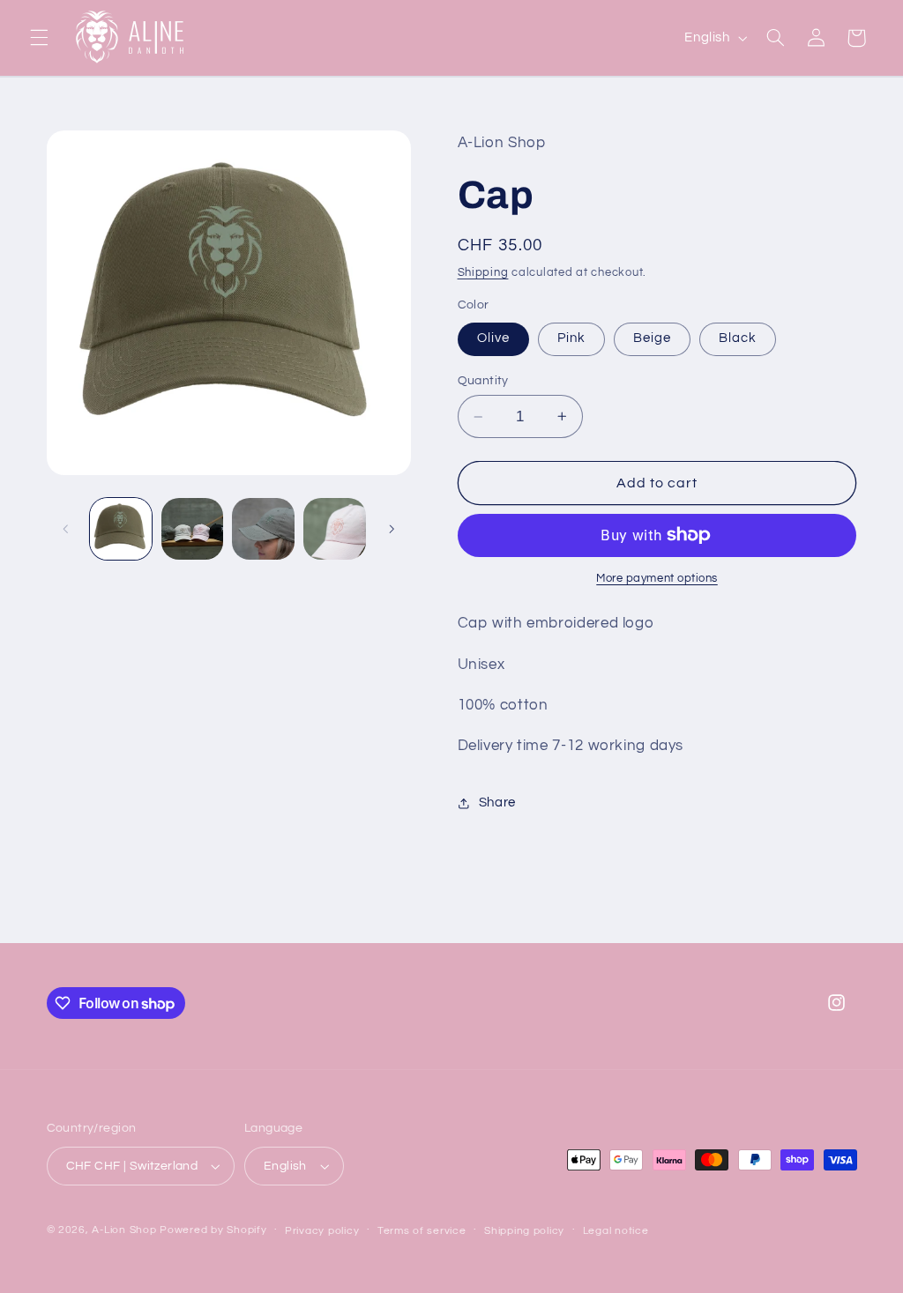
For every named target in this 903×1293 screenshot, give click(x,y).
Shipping (483, 273)
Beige (652, 338)
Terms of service (421, 1231)
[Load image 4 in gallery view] (263, 529)
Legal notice (616, 1231)
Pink (571, 338)
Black (738, 338)
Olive (493, 338)
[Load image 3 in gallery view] (192, 529)
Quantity (483, 381)
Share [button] (497, 802)
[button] (39, 38)
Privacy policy (322, 1231)
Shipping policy (524, 1231)
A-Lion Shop (124, 1230)
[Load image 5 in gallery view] (334, 529)
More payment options (657, 578)
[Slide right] (391, 528)
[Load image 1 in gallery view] (121, 529)
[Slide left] (66, 528)
